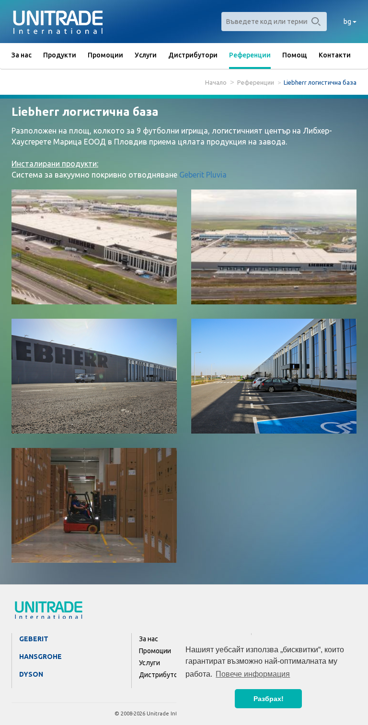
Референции (250, 55)
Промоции (105, 55)
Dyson (31, 674)
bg (348, 21)
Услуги (146, 55)
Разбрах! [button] (268, 699)
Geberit (33, 639)
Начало (216, 82)
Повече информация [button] (253, 674)
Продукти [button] (59, 55)
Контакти (335, 55)
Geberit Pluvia (203, 174)
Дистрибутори (193, 55)
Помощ (294, 55)
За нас (22, 55)
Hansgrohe (40, 656)
